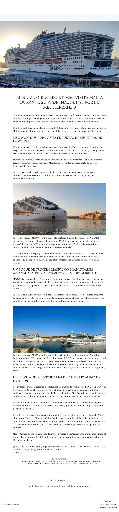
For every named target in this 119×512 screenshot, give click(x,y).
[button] (59, 17)
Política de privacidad (108, 508)
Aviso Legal (108, 501)
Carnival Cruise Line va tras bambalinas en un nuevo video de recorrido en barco (61, 464)
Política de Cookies (108, 504)
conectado (55, 486)
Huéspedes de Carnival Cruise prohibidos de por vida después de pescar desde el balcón (60, 462)
